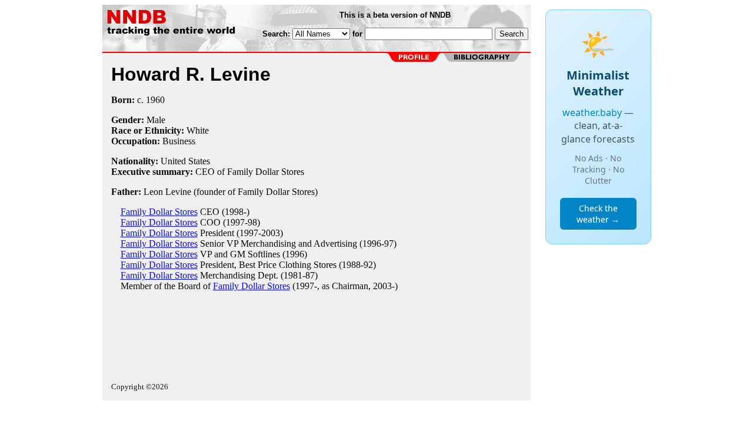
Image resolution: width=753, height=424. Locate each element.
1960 (155, 100)
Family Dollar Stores (159, 212)
